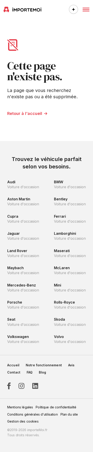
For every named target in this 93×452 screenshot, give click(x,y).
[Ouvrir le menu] (86, 9)
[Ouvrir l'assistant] (73, 9)
